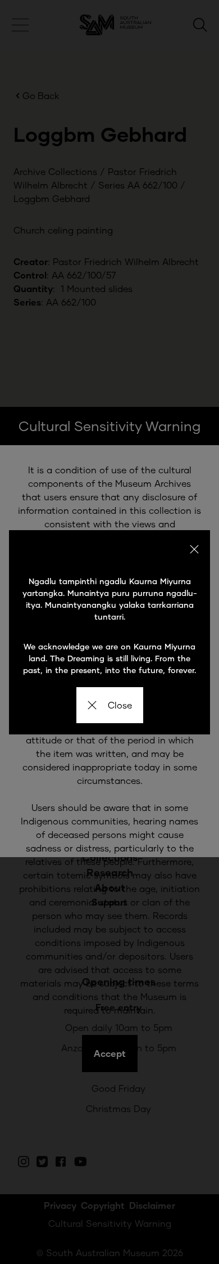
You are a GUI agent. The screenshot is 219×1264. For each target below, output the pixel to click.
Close (120, 705)
